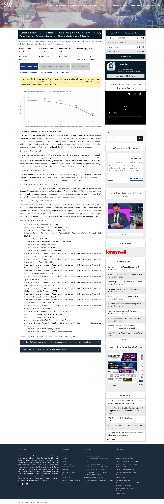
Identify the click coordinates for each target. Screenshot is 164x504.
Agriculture (120, 493)
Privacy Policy (67, 464)
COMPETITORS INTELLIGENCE (94, 464)
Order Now (125, 57)
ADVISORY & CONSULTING (93, 456)
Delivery (65, 469)
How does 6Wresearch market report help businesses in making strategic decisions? (57, 342)
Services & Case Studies (77, 5)
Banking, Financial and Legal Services (130, 483)
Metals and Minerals (123, 485)
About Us (54, 5)
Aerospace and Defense (125, 456)
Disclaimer (66, 475)
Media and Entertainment (125, 488)
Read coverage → (131, 179)
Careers (65, 461)
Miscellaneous (121, 491)
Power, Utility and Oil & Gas (126, 464)
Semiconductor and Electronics (128, 461)
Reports (62, 5)
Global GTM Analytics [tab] (80, 67)
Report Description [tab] (29, 67)
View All (126, 234)
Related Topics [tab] (62, 67)
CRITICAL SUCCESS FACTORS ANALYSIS (98, 480)
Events (126, 5)
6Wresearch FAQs (68, 472)
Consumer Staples (123, 480)
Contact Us (151, 5)
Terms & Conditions (69, 467)
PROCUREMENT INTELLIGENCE (95, 469)
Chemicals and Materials (125, 458)
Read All (111, 439)
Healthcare (120, 475)
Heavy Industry (121, 467)
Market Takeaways (137, 5)
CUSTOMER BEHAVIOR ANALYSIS (95, 472)
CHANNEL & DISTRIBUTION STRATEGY (98, 467)
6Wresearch (27, 502)
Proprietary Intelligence (110, 5)
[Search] (140, 138)
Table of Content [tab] (46, 67)
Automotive (120, 477)
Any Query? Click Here (125, 76)
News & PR (93, 5)
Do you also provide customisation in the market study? (44, 350)
